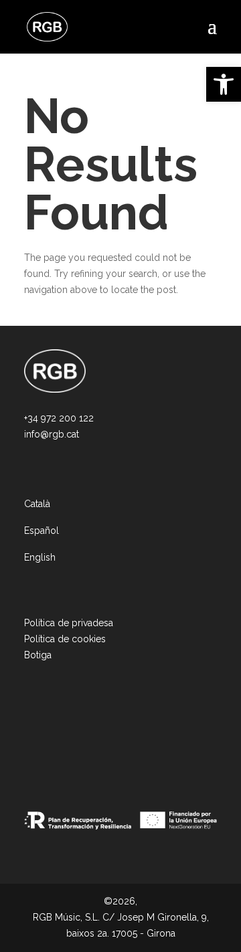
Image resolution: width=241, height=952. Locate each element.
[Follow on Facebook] (48, 737)
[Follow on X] (69, 737)
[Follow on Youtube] (112, 737)
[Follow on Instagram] (26, 737)
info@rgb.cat (51, 434)
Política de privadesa (68, 622)
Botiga (38, 655)
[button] (223, 84)
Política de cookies (65, 639)
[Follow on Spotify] (91, 737)
